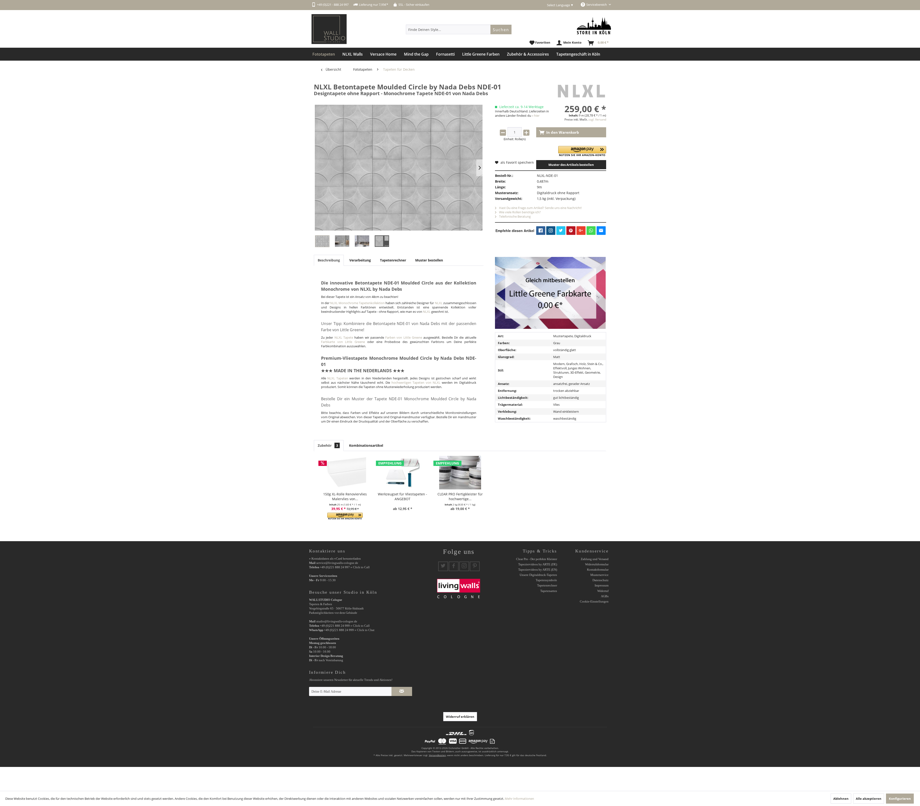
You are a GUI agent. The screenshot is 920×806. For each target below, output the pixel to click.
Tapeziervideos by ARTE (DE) (537, 564)
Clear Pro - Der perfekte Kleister (536, 559)
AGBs (605, 596)
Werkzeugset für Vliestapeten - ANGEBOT (402, 496)
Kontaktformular (598, 569)
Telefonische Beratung (514, 216)
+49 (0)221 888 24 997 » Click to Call (345, 567)
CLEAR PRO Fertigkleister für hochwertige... (460, 496)
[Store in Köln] (594, 25)
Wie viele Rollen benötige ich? (519, 212)
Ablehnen (841, 798)
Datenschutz (600, 580)
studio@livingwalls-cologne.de (336, 621)
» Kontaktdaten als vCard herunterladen (335, 558)
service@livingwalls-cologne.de (337, 563)
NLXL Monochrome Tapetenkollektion (357, 303)
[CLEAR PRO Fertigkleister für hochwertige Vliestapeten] (460, 472)
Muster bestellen (429, 260)
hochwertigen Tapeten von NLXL (415, 382)
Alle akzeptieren (868, 798)
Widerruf (603, 591)
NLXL (439, 303)
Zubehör (328, 445)
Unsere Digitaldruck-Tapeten (538, 575)
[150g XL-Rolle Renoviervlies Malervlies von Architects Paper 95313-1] (345, 472)
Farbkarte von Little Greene (343, 342)
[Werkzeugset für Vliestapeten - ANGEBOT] (402, 472)
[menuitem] (459, 29)
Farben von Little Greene (403, 337)
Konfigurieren (900, 798)
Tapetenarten (548, 591)
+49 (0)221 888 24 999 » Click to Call (345, 625)
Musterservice (599, 575)
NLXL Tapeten (337, 378)
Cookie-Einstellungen (594, 601)
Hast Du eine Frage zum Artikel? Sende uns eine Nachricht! (540, 208)
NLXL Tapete (343, 337)
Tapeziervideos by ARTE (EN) (537, 569)
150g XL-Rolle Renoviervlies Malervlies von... (345, 496)
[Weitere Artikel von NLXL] (581, 91)
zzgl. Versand (597, 119)
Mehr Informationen (519, 798)
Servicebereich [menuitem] (597, 4)
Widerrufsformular (597, 564)
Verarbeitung (360, 260)
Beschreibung (329, 260)
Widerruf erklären (460, 716)
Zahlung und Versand (595, 559)
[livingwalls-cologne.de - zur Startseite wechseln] (329, 29)
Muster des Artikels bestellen (571, 164)
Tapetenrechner (393, 260)
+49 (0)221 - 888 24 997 (333, 4)
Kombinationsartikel (366, 445)
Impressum (602, 585)
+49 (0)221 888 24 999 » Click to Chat (349, 630)
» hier (536, 115)
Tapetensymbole (546, 580)
